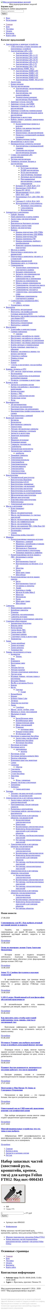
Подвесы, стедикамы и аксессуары (25, 380)
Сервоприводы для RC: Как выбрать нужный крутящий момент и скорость (21, 924)
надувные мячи (27, 729)
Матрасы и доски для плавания (24, 712)
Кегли (13, 687)
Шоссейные (21, 575)
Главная (9, 24)
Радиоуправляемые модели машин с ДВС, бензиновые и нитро (26, 556)
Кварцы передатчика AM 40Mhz (29, 234)
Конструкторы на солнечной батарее (26, 493)
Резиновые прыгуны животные (24, 760)
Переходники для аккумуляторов (29, 133)
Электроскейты (17, 469)
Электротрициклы (18, 473)
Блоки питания (17, 84)
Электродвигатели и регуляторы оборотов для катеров (24, 872)
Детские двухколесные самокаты (24, 429)
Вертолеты (10, 307)
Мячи (13, 716)
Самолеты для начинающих (22, 614)
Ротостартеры (16, 628)
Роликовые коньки (18, 442)
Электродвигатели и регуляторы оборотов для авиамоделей (24, 816)
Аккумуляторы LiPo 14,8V (27, 57)
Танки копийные (18, 643)
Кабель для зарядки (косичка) (28, 128)
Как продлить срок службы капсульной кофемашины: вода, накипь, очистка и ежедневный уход (18, 1020)
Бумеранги (15, 661)
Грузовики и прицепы (25, 586)
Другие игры (16, 674)
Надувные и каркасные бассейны (25, 736)
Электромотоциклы (19, 464)
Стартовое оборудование (16, 621)
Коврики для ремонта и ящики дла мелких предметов (25, 352)
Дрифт (18, 588)
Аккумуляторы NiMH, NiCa (22, 69)
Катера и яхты (12, 382)
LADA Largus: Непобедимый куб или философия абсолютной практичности (22, 998)
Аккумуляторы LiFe (24, 53)
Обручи (19, 767)
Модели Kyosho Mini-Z (25, 592)
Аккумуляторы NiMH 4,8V (27, 71)
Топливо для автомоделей (22, 796)
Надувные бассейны (24, 743)
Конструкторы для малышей (23, 486)
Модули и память (18, 250)
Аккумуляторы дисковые (31, 175)
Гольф (23, 692)
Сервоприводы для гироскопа (28, 287)
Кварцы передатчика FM (26, 236)
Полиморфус (16, 530)
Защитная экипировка (20, 435)
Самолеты (10, 606)
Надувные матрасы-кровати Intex (25, 756)
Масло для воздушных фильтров (24, 519)
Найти (4, 14)
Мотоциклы (21, 597)
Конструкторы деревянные (22, 484)
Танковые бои (17, 650)
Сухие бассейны (18, 774)
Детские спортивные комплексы (24, 672)
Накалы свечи (17, 625)
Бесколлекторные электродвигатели (23, 821)
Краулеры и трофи (23, 590)
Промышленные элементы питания (26, 144)
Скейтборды (16, 446)
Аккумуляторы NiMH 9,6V (27, 77)
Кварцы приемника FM (25, 239)
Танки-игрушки (17, 645)
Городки (19, 690)
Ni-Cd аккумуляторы (29, 168)
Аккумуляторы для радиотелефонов (24, 94)
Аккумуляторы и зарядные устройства (22, 44)
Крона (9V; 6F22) (23, 190)
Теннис (19, 656)
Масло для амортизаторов (21, 513)
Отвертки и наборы (19, 356)
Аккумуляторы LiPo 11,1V (27, 55)
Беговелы (15, 420)
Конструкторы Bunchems (21, 480)
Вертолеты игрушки (19, 320)
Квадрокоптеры (12, 402)
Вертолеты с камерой (20, 325)
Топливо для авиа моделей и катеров (26, 793)
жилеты (24, 751)
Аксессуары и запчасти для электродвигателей (22, 801)
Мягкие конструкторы (20, 497)
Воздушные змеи (18, 663)
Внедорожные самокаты (21, 424)
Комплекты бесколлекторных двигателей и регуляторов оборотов (28, 831)
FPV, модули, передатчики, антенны (26, 371)
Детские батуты (17, 667)
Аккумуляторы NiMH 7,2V (27, 73)
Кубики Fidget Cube (19, 698)
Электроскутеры (18, 471)
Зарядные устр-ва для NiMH (22, 104)
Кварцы (14, 230)
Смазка (14, 533)
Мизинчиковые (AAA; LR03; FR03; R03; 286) (28, 193)
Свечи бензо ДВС (18, 630)
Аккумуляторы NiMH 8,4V (27, 75)
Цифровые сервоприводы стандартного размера (26, 297)
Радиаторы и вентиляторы (22, 809)
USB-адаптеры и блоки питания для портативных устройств (26, 47)
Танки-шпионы (17, 648)
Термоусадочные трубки (26, 139)
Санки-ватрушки (23, 789)
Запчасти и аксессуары (20, 433)
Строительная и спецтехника (28, 550)
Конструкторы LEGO (20, 482)
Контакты (10, 33)
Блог (8, 27)
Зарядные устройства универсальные (26, 111)
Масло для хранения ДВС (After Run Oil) (28, 526)
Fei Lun (9, 1155)
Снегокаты (15, 769)
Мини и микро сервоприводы (28, 283)
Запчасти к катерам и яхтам (22, 385)
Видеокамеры (16, 374)
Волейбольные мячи (24, 720)
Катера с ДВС (16, 393)
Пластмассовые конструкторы (23, 499)
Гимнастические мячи (25, 723)
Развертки (15, 360)
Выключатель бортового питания (25, 223)
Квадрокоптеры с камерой (22, 415)
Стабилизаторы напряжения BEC (25, 301)
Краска (14, 511)
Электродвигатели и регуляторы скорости (23, 798)
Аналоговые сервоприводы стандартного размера (27, 268)
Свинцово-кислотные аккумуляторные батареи (26, 151)
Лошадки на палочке (19, 703)
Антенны (15, 221)
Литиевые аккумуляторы (31, 177)
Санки (13, 762)
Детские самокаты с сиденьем (23, 431)
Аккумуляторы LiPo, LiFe (21, 51)
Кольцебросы (16, 694)
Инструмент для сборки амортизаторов (27, 343)
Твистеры (15, 776)
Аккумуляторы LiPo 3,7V (26, 64)
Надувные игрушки (19, 745)
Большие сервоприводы (26, 272)
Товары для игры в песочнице (23, 782)
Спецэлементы (27, 208)
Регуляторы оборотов (25, 908)
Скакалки (15, 765)
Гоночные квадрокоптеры (21, 407)
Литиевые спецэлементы (31, 206)
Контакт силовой (23, 130)
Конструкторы (12, 475)
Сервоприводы (17, 265)
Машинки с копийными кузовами (30, 544)
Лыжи (13, 705)
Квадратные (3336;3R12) (26, 188)
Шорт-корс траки (23, 572)
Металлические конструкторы (23, 495)
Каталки (14, 438)
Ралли (18, 570)
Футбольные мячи (23, 734)
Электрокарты (17, 457)
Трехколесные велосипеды (22, 449)
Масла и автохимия (14, 506)
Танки (8, 641)
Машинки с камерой (24, 541)
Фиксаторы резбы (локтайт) (22, 535)
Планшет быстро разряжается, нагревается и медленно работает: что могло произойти (21, 1068)
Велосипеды (16, 422)
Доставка (10, 29)
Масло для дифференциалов (22, 522)
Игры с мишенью (23, 780)
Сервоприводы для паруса (27, 290)
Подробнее (5, 940)
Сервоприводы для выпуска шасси (30, 285)
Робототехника (17, 502)
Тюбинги (15, 787)
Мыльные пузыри (18, 714)
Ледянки (14, 701)
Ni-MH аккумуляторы (30, 170)
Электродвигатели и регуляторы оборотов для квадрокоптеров (24, 892)
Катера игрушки (18, 391)
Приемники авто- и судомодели (24, 263)
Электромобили (17, 462)
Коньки (14, 696)
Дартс (13, 665)
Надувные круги (18, 747)
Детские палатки (18, 670)
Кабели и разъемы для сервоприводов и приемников (28, 277)
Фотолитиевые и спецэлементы (29, 203)
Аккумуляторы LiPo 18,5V (27, 60)
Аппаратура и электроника (17, 212)
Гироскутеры (16, 427)
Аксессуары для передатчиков (23, 219)
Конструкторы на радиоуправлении (26, 491)
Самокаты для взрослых (21, 444)
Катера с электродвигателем (22, 396)
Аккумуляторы (22, 166)
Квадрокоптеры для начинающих (25, 409)
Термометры (16, 639)
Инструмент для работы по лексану (26, 338)
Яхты (13, 400)
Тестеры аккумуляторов (21, 159)
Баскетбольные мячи (24, 718)
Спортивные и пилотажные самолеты (27, 619)
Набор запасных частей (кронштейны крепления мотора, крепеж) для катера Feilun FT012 (24, 1241)
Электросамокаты (18, 466)
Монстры (20, 568)
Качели (14, 685)
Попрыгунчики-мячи (24, 732)
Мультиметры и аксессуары (22, 141)
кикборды (20, 453)
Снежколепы (16, 771)
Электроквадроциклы (20, 460)
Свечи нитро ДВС (18, 632)
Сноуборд (20, 707)
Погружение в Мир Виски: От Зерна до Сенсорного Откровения (18, 1089)
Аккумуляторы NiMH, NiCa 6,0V (29, 80)
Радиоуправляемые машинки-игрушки (27, 539)
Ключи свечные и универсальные (25, 345)
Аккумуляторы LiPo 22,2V (27, 62)
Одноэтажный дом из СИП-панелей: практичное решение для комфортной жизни (22, 1109)
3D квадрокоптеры (18, 404)
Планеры (14, 612)
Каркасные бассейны (24, 740)
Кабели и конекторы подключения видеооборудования (25, 377)
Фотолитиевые (27, 210)
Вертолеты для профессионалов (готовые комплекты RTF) (24, 313)
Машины (9, 537)
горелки (19, 334)
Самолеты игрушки (19, 617)
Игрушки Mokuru (18, 681)
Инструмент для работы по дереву (25, 336)
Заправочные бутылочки (21, 623)
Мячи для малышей (24, 725)
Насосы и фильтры (18, 758)
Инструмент (11, 327)
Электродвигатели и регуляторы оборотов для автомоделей (24, 845)
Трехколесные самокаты (21, 451)
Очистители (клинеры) (20, 528)
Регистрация (11, 20)
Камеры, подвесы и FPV (16, 369)
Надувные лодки (18, 754)
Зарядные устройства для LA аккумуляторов (23, 107)
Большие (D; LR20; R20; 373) (28, 186)
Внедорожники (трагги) (26, 561)
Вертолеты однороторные (22, 323)
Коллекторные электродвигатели (29, 827)
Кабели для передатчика (21, 228)
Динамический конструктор (22, 477)
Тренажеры (15, 785)
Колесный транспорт (14, 418)
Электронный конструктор (22, 504)
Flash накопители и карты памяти (25, 217)
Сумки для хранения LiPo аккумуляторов (21, 156)
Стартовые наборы (19, 634)
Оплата (9, 31)
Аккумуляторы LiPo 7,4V (26, 66)
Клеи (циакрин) (17, 508)
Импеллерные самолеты (21, 608)
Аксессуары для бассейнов (27, 738)
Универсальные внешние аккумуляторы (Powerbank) (27, 98)
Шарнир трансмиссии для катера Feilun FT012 (25, 1237)
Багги (18, 559)
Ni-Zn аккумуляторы (29, 172)
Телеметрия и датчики (20, 305)
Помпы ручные (17, 358)
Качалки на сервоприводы (27, 281)
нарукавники (21, 749)
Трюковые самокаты (19, 455)
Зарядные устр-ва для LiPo (22, 102)
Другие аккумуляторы (20, 86)
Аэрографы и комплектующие (23, 329)
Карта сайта (11, 35)
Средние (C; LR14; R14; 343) (28, 201)
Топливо (9, 791)
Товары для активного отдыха (18, 652)
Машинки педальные (20, 440)
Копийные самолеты (19, 610)
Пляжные (20, 727)
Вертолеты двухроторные (21, 309)
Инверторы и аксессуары (21, 117)
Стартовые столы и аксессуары (24, 636)
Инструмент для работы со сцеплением (27, 340)
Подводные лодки (18, 398)
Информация (11, 1226)
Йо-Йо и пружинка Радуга (22, 683)
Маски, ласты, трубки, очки (22, 709)
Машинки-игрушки (24, 546)
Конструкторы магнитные (22, 488)
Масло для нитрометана (21, 524)
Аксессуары (16, 82)
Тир (12, 778)
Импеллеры (21, 824)
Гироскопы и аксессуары (21, 225)
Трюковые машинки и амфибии (29, 553)
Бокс (13, 659)
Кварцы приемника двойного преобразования (28, 242)
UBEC (18, 303)
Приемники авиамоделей (21, 261)
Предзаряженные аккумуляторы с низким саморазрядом (31, 181)
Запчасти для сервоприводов (28, 274)
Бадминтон (15, 654)
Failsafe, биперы (17, 214)
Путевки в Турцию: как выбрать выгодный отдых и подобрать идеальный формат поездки (22, 1044)
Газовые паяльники (19, 332)
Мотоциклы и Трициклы (26, 548)
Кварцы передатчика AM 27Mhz (29, 232)
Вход (8, 18)
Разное (13, 362)
